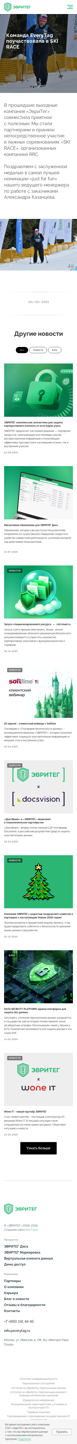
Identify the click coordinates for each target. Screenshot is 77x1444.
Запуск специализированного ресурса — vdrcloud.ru (37, 624)
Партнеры (12, 1281)
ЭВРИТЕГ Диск (16, 1246)
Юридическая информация (38, 1400)
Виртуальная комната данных (28, 1258)
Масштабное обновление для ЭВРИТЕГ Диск (31, 525)
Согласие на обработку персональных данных (38, 1388)
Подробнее (24, 1439)
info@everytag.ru (17, 1331)
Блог (54, 350)
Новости (38, 350)
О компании (14, 1287)
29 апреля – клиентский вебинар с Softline (30, 723)
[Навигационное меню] (70, 7)
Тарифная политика (38, 1412)
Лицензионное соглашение (38, 1383)
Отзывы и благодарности (24, 1305)
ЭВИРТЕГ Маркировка (22, 1252)
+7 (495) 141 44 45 (19, 1321)
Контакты (12, 1311)
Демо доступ (14, 1264)
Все (22, 350)
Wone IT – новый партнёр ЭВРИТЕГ (25, 1111)
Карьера (11, 1293)
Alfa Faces (31, 1229)
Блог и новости (16, 1299)
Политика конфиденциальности (38, 1379)
